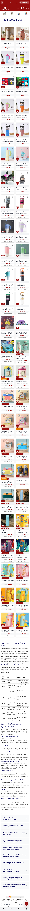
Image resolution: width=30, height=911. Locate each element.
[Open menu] (28, 8)
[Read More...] (7, 33)
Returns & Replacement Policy (19, 899)
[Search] (18, 8)
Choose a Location (24, 2)
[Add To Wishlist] (13, 28)
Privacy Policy (6, 899)
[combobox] (18, 8)
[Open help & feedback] (26, 903)
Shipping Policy (6, 901)
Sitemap (15, 902)
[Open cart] (26, 8)
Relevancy (7, 904)
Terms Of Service (15, 901)
